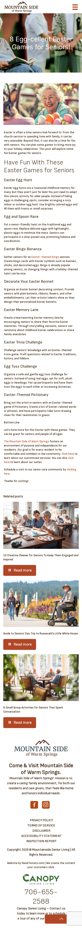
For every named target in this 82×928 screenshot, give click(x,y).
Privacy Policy (41, 820)
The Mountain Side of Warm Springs (26, 441)
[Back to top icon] (61, 919)
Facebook (34, 805)
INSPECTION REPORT (41, 841)
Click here (68, 454)
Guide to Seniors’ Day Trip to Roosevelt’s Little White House (40, 633)
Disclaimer (41, 831)
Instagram (46, 805)
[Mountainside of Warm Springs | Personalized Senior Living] (21, 6)
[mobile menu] (76, 8)
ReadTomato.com (33, 863)
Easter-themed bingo (45, 257)
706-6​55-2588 (41, 896)
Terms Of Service (41, 825)
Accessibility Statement (41, 836)
